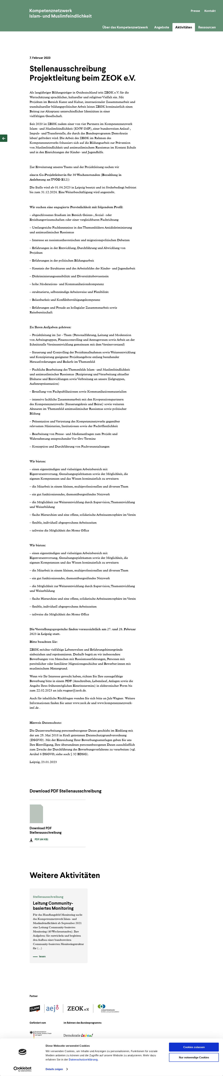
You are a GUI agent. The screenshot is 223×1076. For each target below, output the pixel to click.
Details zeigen (54, 1069)
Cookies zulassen (194, 1047)
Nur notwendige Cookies (194, 1057)
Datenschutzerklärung (83, 1059)
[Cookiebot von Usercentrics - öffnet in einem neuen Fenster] (22, 1069)
